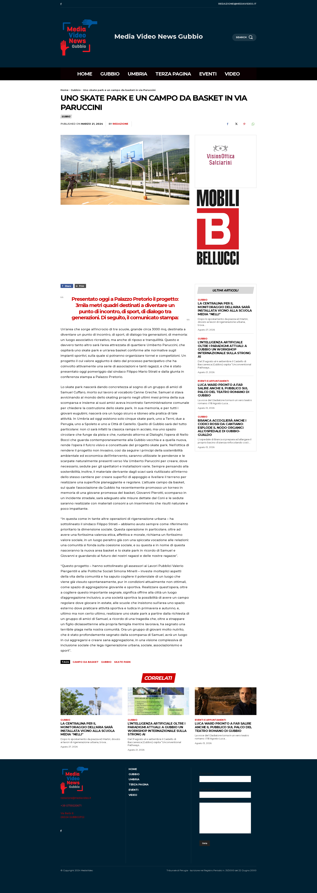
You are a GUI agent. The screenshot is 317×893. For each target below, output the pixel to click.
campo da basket (86, 661)
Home (64, 90)
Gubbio (76, 90)
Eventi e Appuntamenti (213, 381)
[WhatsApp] (252, 124)
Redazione (120, 123)
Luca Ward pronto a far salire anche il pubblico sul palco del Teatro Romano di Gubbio (223, 390)
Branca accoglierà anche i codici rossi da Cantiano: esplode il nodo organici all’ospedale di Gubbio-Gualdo (222, 428)
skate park (122, 661)
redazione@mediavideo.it (76, 797)
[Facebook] (61, 4)
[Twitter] (236, 124)
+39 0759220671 (71, 805)
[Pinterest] (244, 124)
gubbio (106, 661)
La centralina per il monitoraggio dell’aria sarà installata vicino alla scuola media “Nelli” (225, 309)
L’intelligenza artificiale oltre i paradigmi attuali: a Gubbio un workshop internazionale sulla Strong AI (224, 349)
